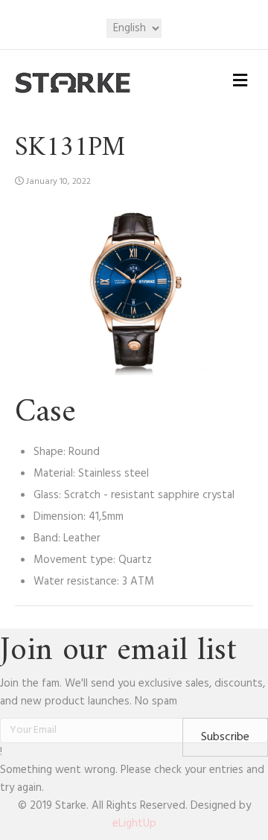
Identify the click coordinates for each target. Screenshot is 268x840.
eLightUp (134, 824)
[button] (225, 737)
